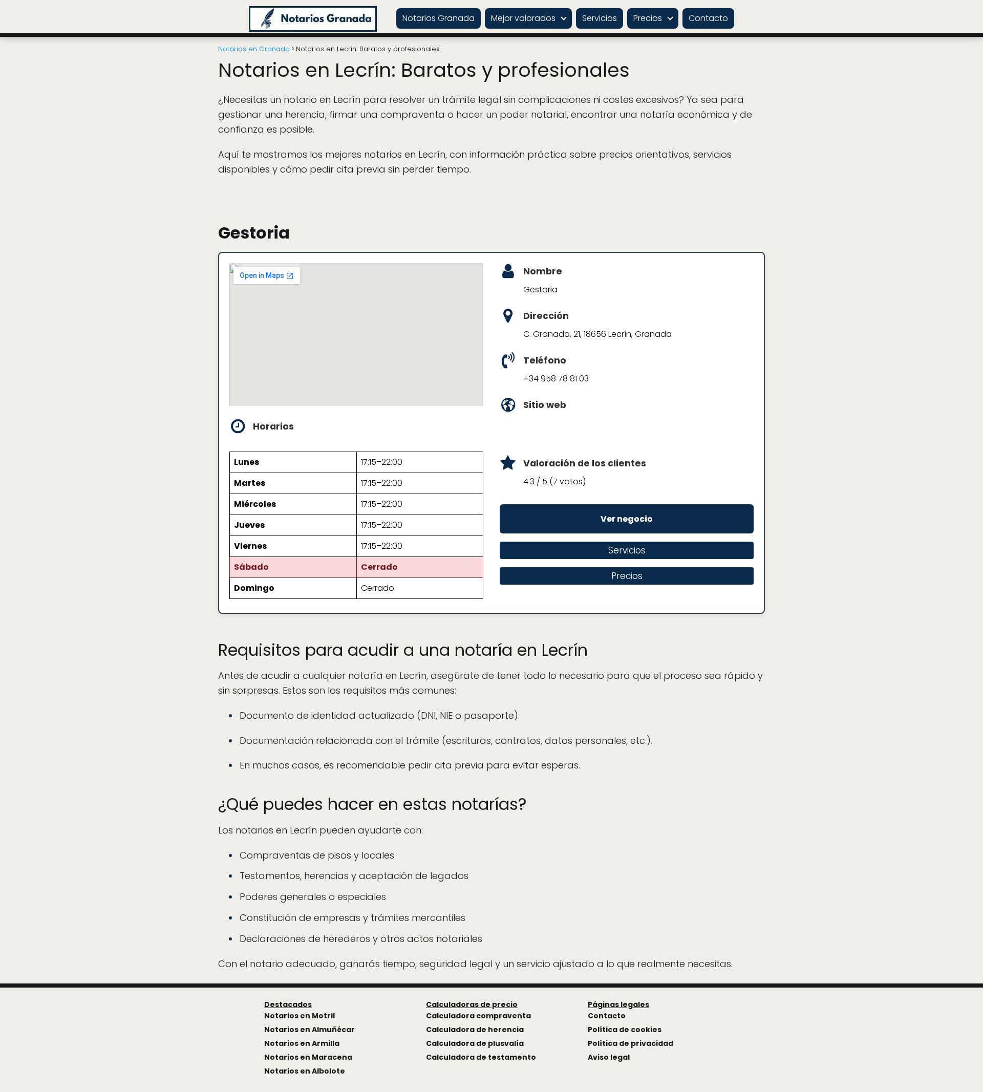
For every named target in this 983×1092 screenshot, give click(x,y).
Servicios (599, 18)
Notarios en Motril (299, 1016)
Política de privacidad (630, 1043)
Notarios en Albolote (304, 1071)
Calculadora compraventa (478, 1016)
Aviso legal (609, 1057)
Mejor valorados (523, 18)
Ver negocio (627, 519)
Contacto (708, 18)
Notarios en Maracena (308, 1057)
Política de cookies (624, 1029)
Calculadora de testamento (481, 1057)
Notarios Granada (438, 18)
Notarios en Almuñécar (309, 1029)
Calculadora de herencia (475, 1029)
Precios (647, 18)
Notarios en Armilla (301, 1043)
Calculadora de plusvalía (475, 1043)
